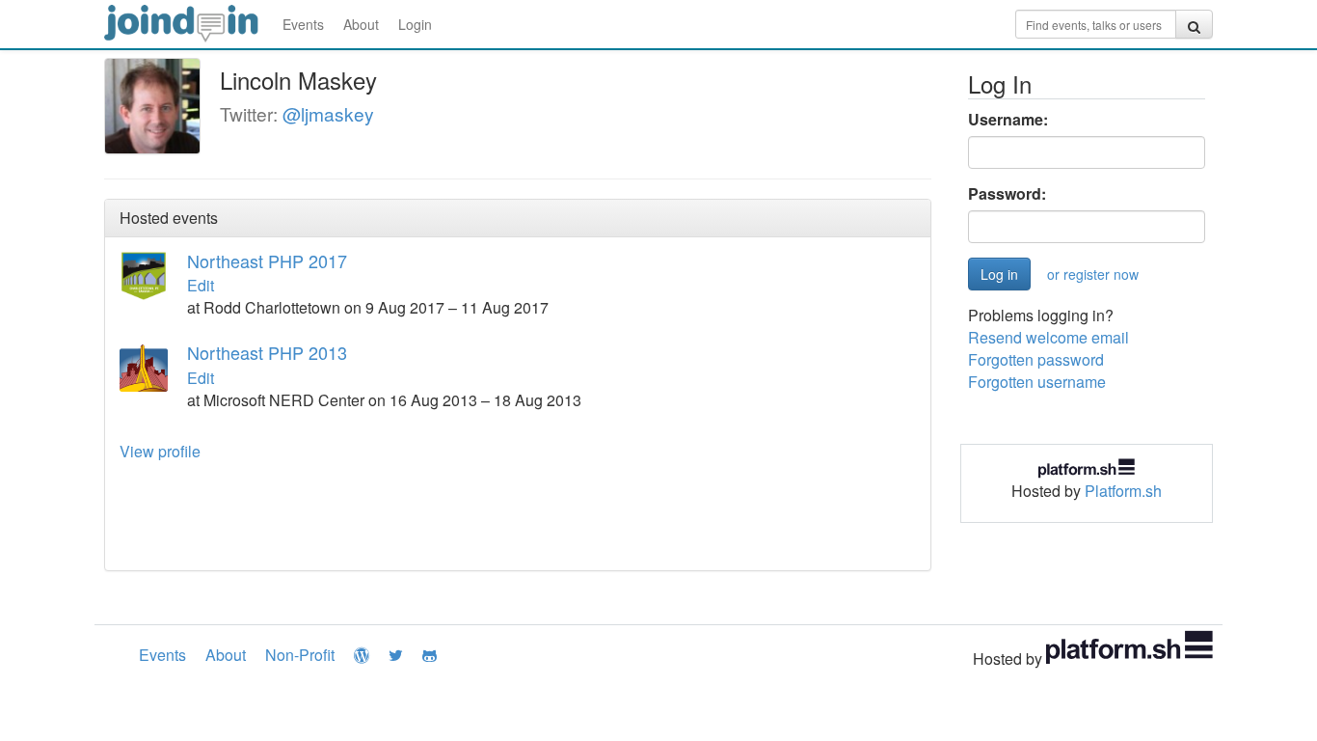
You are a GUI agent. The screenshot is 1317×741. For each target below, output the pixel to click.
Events (303, 24)
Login (415, 24)
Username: (1008, 119)
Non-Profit (300, 655)
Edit (200, 285)
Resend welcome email (1048, 337)
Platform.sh (1123, 491)
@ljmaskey (328, 113)
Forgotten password (1036, 359)
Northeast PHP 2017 (267, 260)
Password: (1007, 194)
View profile (160, 451)
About (361, 24)
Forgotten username (1037, 381)
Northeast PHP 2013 (267, 352)
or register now (1093, 274)
